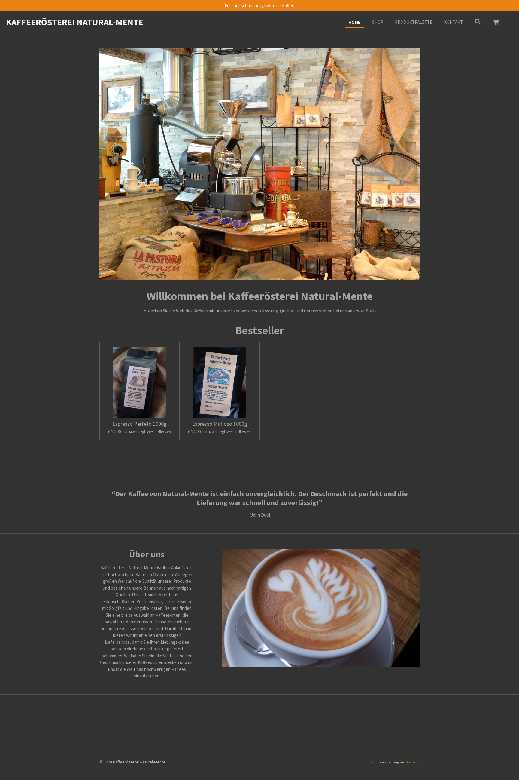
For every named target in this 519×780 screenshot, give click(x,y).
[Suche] (477, 21)
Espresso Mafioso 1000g (219, 424)
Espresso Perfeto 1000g (139, 424)
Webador (413, 762)
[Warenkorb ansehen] (495, 22)
